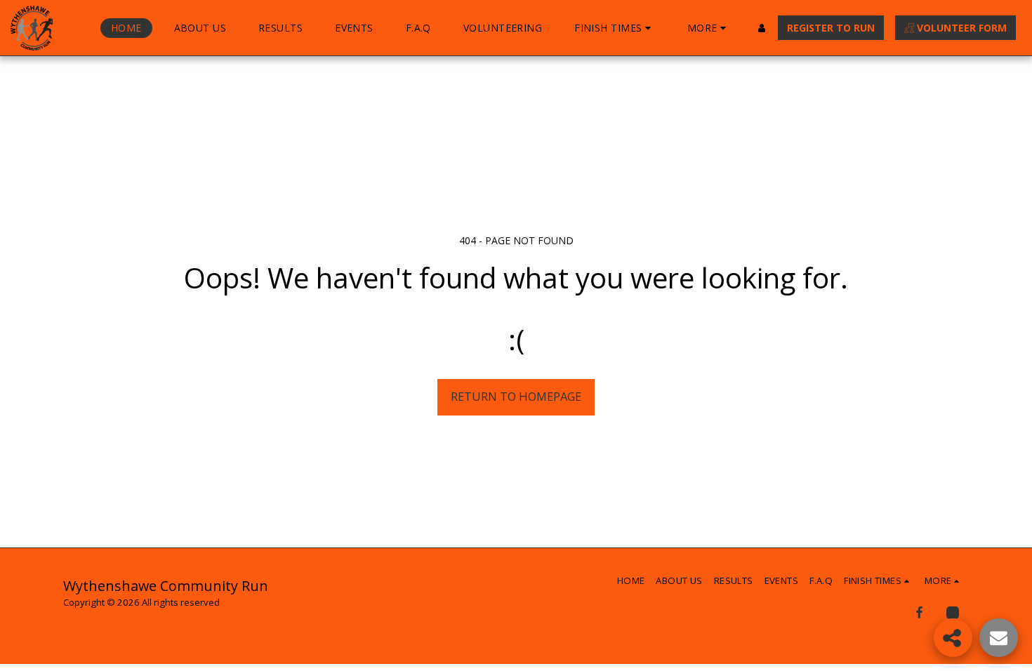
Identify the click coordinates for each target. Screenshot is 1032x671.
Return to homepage (516, 396)
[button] (615, 28)
